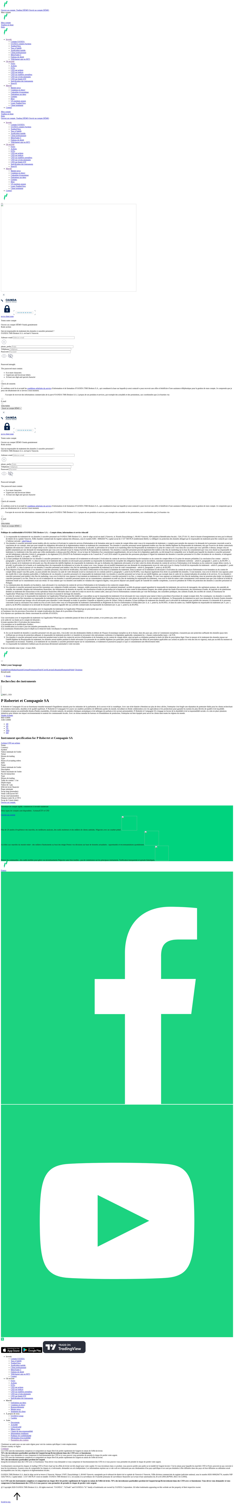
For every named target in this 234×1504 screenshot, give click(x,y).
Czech (45, 670)
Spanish (20, 670)
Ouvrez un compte (8, 815)
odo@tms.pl (26, 541)
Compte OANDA (18, 42)
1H (7, 724)
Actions (14, 66)
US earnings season (18, 101)
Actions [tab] (4, 743)
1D (7, 726)
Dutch (40, 670)
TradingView (16, 46)
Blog (13, 99)
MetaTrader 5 (16, 55)
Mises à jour (15, 1429)
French (9, 670)
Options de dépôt (17, 57)
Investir (9, 39)
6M (7, 733)
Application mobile (18, 50)
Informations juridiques (20, 1433)
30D (7, 731)
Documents (15, 1422)
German (26, 670)
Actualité (14, 1425)
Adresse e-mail (7, 337)
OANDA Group (17, 1416)
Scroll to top (6, 1502)
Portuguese (33, 670)
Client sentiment (17, 105)
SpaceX (14, 83)
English (4, 670)
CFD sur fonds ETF (18, 79)
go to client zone (7, 316)
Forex (13, 64)
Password (5, 352)
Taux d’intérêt (16, 48)
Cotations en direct (18, 90)
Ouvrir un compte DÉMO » (11, 408)
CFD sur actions (17, 70)
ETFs (13, 68)
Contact (9, 108)
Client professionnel (18, 53)
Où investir (10, 61)
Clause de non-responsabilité (22, 1431)
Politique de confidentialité (21, 1436)
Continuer (5, 1449)
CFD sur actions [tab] (13, 743)
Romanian (65, 670)
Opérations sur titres (18, 94)
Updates (14, 97)
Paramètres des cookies (20, 1440)
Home (8, 676)
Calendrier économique (20, 92)
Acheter (10, 715)
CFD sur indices (17, 72)
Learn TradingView (18, 103)
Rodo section (6, 327)
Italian (14, 670)
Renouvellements (17, 1407)
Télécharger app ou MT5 (20, 59)
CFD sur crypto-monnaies (21, 77)
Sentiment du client (18, 1411)
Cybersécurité (16, 1427)
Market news (16, 88)
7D (7, 728)
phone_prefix (6, 347)
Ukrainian (78, 670)
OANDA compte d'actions (21, 44)
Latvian (50, 670)
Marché (9, 86)
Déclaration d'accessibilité (21, 1438)
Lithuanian (57, 670)
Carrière (14, 1418)
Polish (71, 670)
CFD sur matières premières (21, 75)
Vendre (4, 715)
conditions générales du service (39, 388)
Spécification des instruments (22, 81)
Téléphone (5, 349)
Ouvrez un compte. (8, 802)
